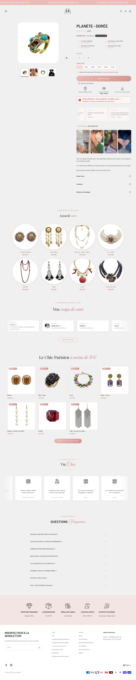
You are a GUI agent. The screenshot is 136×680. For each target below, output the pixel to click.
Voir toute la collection (68, 441)
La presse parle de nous (59, 646)
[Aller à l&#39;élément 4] (52, 72)
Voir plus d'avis (67, 339)
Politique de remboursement (60, 656)
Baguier (81, 653)
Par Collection (83, 639)
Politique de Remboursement (60, 639)
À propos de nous (84, 649)
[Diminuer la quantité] (79, 57)
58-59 (93, 66)
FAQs (53, 632)
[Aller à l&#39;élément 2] (34, 72)
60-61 (99, 66)
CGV (53, 636)
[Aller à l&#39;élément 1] (24, 72)
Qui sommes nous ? (57, 649)
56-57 (86, 66)
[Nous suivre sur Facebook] (6, 665)
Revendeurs (55, 653)
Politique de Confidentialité (60, 642)
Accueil (81, 632)
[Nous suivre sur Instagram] (11, 665)
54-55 (80, 66)
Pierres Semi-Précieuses (86, 642)
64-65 (113, 66)
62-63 (106, 66)
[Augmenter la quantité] (88, 57)
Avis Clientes (83, 646)
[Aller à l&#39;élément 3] (43, 72)
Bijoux (80, 636)
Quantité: (79, 53)
